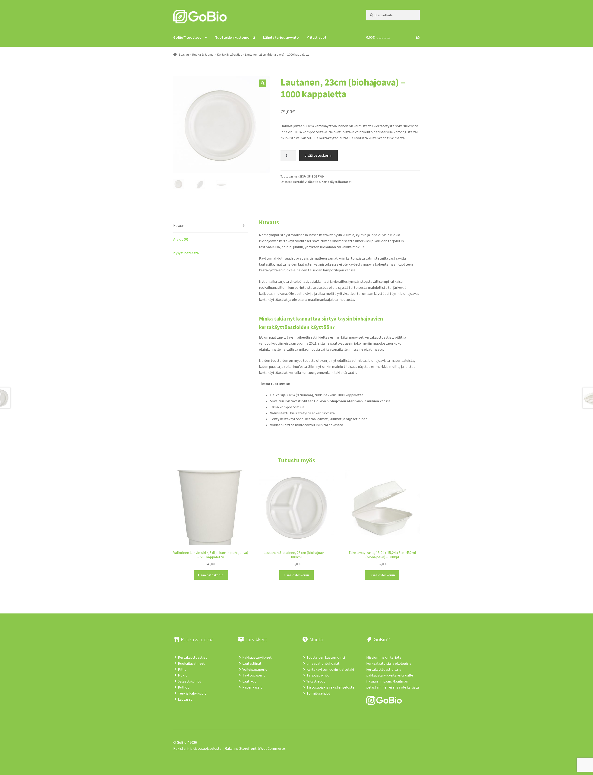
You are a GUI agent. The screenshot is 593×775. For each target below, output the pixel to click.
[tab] (210, 226)
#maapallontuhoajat (323, 663)
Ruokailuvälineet (191, 663)
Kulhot (183, 687)
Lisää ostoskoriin (318, 155)
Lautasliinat (252, 663)
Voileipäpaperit (254, 669)
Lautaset (185, 699)
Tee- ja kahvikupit (192, 693)
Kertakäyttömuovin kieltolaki (330, 669)
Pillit (182, 669)
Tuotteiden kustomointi (325, 657)
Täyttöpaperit (253, 675)
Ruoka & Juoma (203, 54)
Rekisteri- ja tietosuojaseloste (197, 748)
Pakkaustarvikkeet (257, 657)
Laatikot (249, 681)
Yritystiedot (315, 681)
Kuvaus (178, 225)
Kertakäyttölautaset (337, 182)
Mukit (182, 675)
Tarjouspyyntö (317, 675)
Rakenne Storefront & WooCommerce (255, 748)
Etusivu (184, 54)
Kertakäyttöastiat (229, 54)
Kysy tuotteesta (186, 253)
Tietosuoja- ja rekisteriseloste (330, 687)
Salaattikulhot (189, 681)
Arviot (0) (180, 239)
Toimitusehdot (318, 693)
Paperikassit (252, 687)
